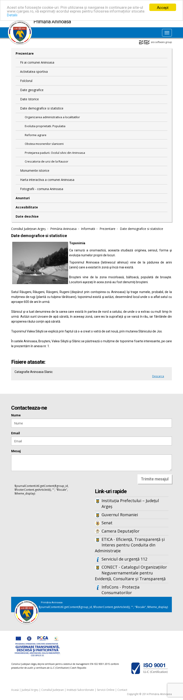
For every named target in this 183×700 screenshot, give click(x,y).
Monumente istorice (34, 170)
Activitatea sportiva (34, 71)
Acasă (15, 690)
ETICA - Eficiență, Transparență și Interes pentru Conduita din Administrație (130, 545)
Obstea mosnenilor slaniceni (44, 144)
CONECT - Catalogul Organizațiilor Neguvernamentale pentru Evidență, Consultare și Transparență (131, 572)
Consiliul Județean (52, 690)
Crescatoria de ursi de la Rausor (46, 161)
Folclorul (26, 81)
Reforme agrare (35, 135)
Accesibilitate (27, 207)
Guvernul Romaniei (120, 514)
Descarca (158, 376)
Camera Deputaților (120, 531)
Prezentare (25, 53)
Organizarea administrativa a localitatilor (52, 117)
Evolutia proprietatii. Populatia (45, 126)
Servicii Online (105, 690)
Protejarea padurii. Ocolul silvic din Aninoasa (55, 153)
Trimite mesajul (154, 479)
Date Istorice (29, 99)
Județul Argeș (30, 690)
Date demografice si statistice (41, 108)
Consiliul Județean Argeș (28, 229)
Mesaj (16, 451)
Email (15, 433)
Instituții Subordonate (80, 690)
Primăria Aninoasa (63, 229)
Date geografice (32, 90)
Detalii (12, 15)
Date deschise (27, 216)
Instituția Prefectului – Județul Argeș (130, 503)
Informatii (88, 229)
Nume (16, 415)
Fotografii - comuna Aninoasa (41, 189)
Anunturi (23, 198)
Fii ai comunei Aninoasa (37, 62)
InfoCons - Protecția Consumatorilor (120, 589)
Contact (122, 690)
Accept (162, 7)
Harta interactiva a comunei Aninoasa (47, 180)
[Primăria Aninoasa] (19, 22)
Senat (107, 522)
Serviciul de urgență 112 (124, 559)
